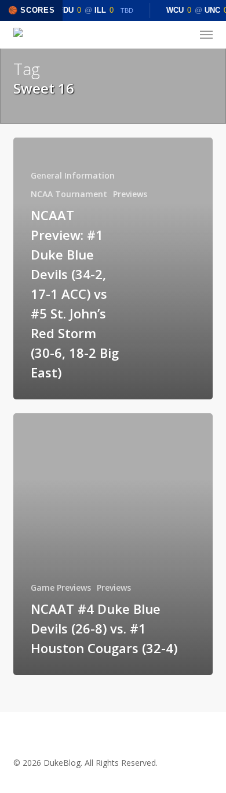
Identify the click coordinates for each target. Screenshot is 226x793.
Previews (130, 193)
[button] (206, 34)
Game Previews (61, 587)
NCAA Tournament (69, 193)
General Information (73, 175)
